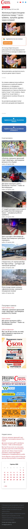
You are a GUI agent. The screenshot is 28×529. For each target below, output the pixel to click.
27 (14, 480)
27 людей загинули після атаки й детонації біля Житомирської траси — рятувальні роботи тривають (14, 212)
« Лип (5, 486)
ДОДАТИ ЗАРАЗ (7, 42)
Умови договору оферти (9, 522)
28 (17, 480)
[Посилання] (5, 2)
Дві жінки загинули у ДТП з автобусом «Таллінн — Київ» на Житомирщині (13, 185)
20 (14, 477)
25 (7, 480)
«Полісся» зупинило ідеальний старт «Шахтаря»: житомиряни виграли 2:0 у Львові (13, 160)
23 (23, 477)
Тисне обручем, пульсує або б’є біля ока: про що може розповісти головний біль (13, 457)
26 (10, 480)
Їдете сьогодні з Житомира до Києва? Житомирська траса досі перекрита (13, 238)
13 (14, 475)
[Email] (18, 2)
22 (20, 477)
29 (20, 480)
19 (10, 477)
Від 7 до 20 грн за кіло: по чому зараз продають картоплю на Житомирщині (13, 333)
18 (7, 477)
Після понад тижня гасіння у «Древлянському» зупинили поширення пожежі (12, 289)
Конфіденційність (7, 524)
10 (4, 475)
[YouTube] (20, 2)
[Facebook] (23, 2)
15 (20, 475)
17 (4, 477)
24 (4, 480)
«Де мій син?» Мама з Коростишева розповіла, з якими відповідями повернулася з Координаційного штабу (13, 452)
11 (7, 475)
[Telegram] (25, 2)
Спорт (12, 307)
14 (17, 475)
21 (17, 477)
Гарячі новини (6, 307)
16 (23, 475)
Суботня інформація (8, 329)
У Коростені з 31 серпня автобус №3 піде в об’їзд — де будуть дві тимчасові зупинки (13, 263)
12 (10, 475)
